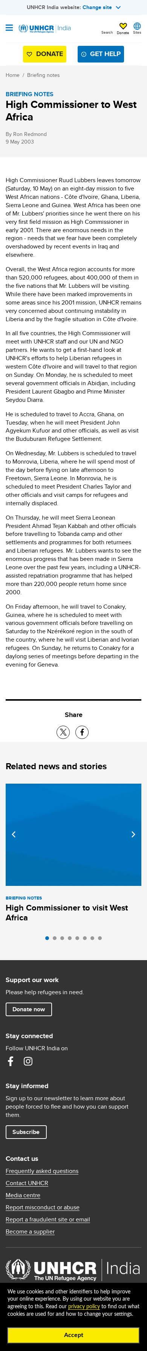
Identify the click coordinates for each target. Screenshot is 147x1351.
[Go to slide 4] (71, 940)
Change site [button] (97, 7)
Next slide (133, 834)
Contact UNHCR (27, 1183)
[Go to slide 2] (56, 940)
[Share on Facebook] (82, 732)
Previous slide (13, 834)
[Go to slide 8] (102, 940)
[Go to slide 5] (79, 940)
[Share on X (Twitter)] (63, 732)
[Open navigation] (9, 28)
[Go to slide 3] (64, 940)
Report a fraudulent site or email (48, 1219)
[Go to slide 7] (94, 940)
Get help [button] (105, 54)
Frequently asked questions (42, 1171)
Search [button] (107, 32)
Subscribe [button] (26, 1132)
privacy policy (84, 1306)
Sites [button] (137, 32)
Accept (73, 1335)
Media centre (23, 1195)
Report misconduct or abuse (43, 1207)
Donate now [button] (28, 1009)
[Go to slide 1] (49, 940)
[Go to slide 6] (86, 940)
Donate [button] (123, 32)
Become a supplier (30, 1232)
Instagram (28, 1061)
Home (13, 75)
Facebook (10, 1061)
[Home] (44, 28)
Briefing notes (43, 75)
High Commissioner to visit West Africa (67, 912)
